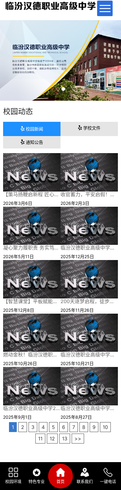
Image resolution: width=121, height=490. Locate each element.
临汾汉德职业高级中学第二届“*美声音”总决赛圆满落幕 (89, 248)
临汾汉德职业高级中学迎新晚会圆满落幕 (89, 408)
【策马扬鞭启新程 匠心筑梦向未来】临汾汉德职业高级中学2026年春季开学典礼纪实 (31, 194)
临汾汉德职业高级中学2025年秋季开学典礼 (31, 408)
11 (40, 438)
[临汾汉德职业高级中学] (31, 172)
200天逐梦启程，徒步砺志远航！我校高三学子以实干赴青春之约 (89, 301)
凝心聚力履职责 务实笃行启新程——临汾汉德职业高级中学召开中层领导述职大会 (31, 248)
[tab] (31, 129)
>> (77, 438)
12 (52, 438)
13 (64, 438)
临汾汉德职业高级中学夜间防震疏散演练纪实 (89, 355)
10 (105, 427)
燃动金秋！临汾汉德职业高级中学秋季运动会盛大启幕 (31, 355)
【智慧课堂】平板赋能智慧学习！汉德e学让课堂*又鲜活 (31, 301)
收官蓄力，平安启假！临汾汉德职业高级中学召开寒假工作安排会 (89, 194)
